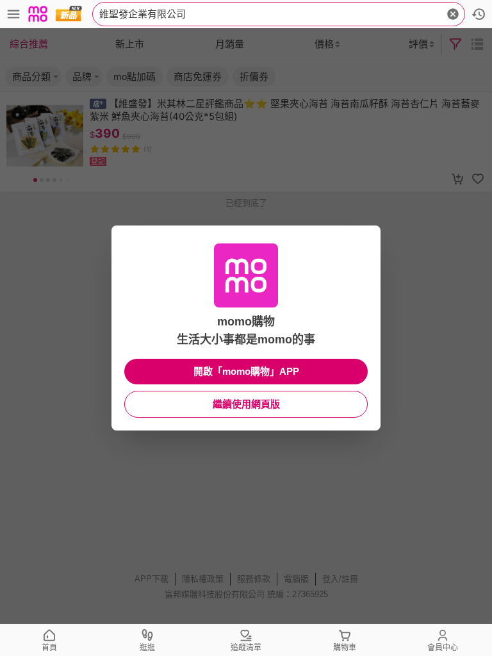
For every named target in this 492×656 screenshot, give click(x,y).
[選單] (13, 14)
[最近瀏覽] (478, 14)
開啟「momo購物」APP (246, 371)
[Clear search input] (453, 14)
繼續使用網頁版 (246, 403)
